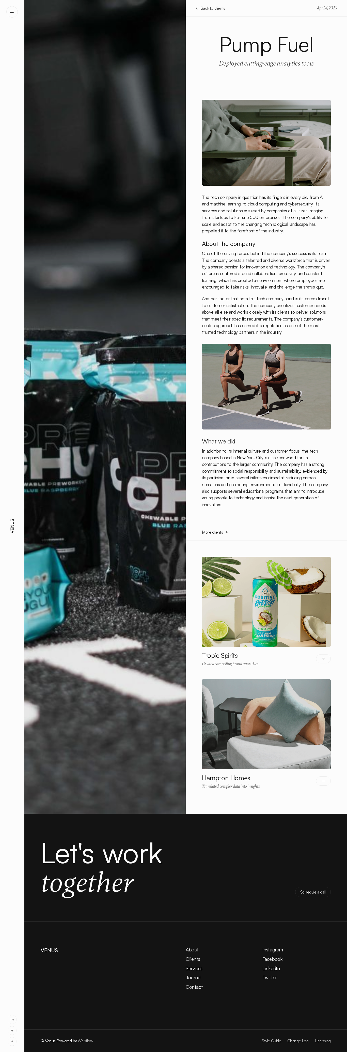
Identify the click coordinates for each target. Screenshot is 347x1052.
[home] (12, 526)
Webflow (85, 1040)
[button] (12, 12)
